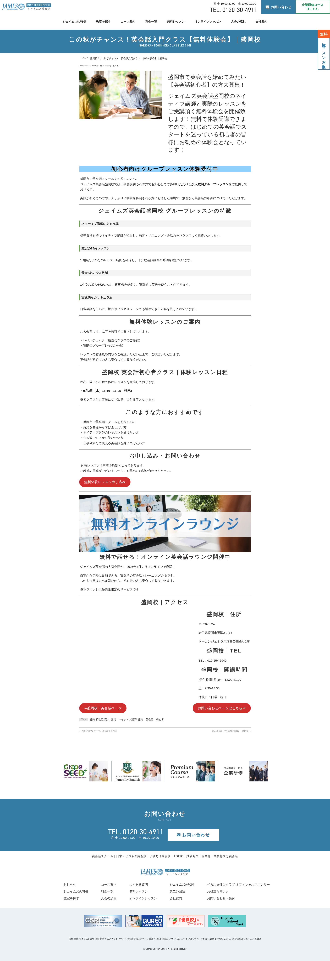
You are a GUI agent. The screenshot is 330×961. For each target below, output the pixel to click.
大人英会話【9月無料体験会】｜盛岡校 (231, 731)
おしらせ (70, 884)
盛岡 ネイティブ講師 (124, 719)
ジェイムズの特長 (74, 21)
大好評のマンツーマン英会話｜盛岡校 (98, 731)
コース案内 (128, 21)
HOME (84, 58)
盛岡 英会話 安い (99, 719)
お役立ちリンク (218, 891)
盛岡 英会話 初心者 (151, 719)
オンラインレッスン (208, 21)
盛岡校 (93, 58)
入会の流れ (238, 21)
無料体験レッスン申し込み (104, 482)
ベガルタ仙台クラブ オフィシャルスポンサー (238, 884)
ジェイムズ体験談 (182, 884)
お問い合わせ (281, 7)
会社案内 (261, 21)
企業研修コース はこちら (312, 7)
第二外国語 (177, 891)
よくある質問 (138, 884)
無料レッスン (176, 21)
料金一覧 (151, 21)
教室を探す (103, 21)
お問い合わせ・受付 (221, 898)
